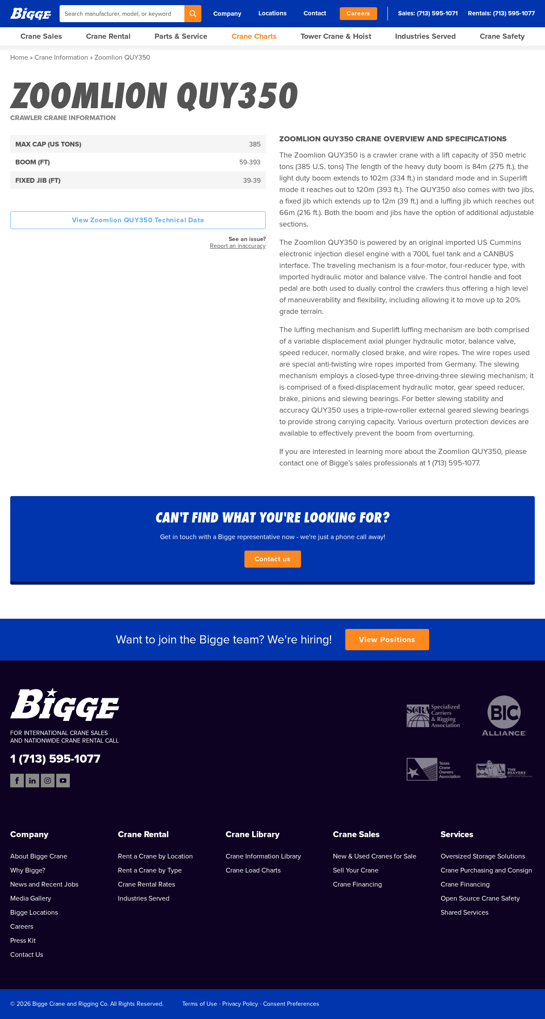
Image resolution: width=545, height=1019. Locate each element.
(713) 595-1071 (437, 13)
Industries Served (425, 36)
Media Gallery (30, 898)
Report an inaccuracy (238, 246)
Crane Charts (254, 36)
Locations (272, 13)
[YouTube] (63, 780)
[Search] (192, 13)
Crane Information (61, 57)
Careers (358, 13)
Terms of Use (199, 1004)
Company (227, 13)
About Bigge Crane (38, 856)
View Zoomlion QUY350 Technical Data (138, 220)
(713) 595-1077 (514, 13)
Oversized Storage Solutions (483, 856)
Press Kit (23, 940)
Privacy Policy (240, 1004)
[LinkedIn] (32, 780)
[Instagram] (47, 780)
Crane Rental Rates (146, 884)
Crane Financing (357, 884)
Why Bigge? (27, 870)
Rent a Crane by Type (150, 870)
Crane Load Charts (253, 870)
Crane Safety (502, 36)
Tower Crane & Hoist (336, 36)
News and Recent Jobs (44, 884)
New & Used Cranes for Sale (374, 856)
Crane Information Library (263, 856)
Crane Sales (41, 36)
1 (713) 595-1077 (55, 758)
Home (19, 57)
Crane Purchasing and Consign (486, 870)
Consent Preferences (291, 1004)
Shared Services (464, 912)
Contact (315, 13)
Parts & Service (181, 36)
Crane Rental (108, 36)
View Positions (387, 639)
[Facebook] (17, 780)
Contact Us (26, 954)
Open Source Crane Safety (480, 898)
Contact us (273, 559)
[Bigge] (30, 13)
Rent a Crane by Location (155, 856)
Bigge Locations (34, 912)
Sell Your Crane (356, 870)
